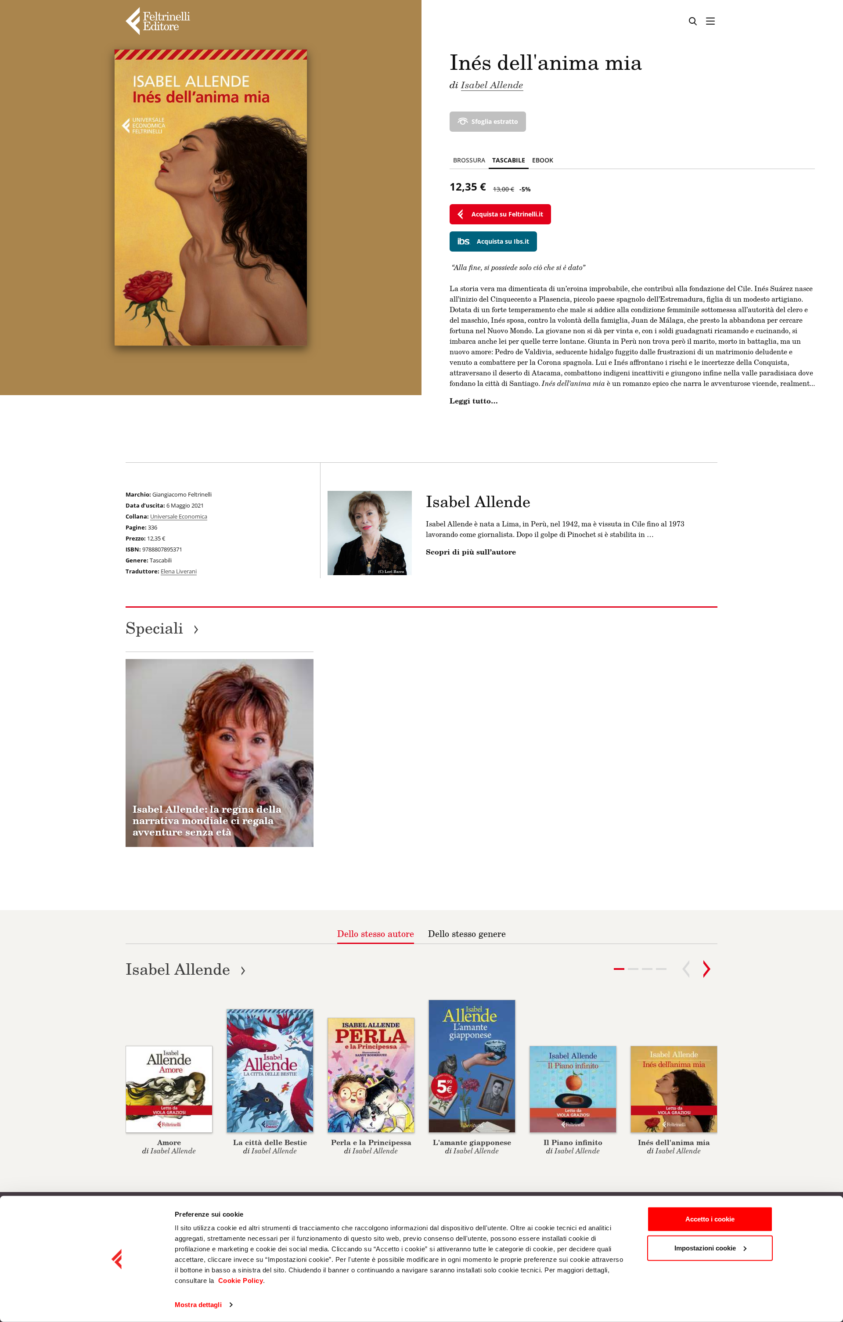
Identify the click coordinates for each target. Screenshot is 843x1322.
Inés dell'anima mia (674, 1142)
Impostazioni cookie (705, 1247)
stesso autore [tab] (375, 933)
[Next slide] (706, 969)
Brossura (469, 160)
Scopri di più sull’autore (471, 552)
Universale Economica (178, 516)
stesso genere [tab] (467, 933)
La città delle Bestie (270, 1142)
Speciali (162, 627)
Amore (169, 1142)
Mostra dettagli (198, 1304)
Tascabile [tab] (508, 160)
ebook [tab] (542, 160)
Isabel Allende (492, 84)
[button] (633, 969)
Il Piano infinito (573, 1142)
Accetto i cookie (710, 1219)
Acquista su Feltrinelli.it (507, 214)
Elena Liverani (179, 571)
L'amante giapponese (472, 1142)
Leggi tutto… (474, 401)
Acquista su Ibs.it (503, 241)
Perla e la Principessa (371, 1142)
